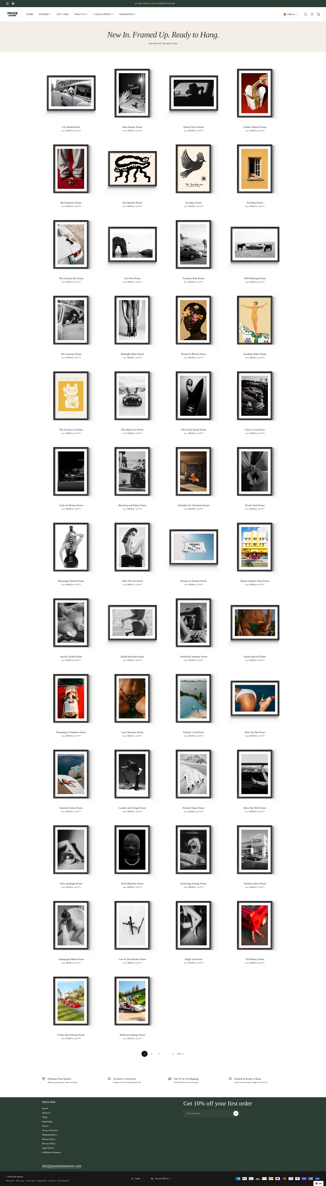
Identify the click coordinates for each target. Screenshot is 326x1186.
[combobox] (318, 1183)
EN (320, 1183)
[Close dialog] (205, 571)
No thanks (185, 605)
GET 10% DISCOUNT (185, 598)
